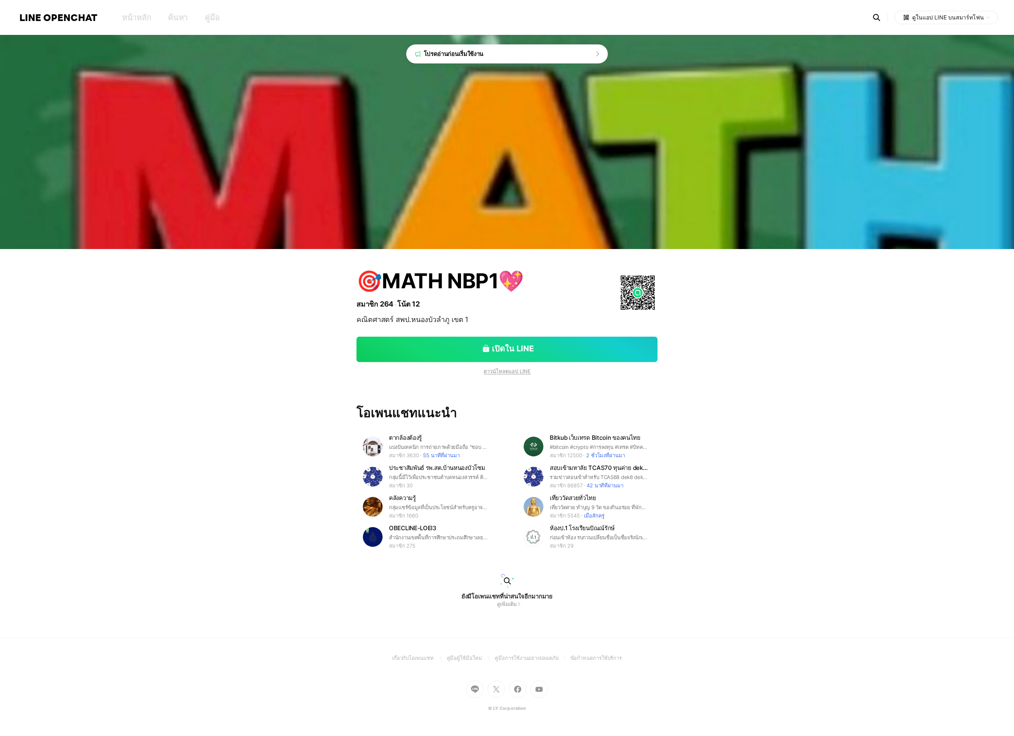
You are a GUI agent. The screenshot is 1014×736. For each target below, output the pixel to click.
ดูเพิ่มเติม (507, 604)
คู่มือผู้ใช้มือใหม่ (471, 658)
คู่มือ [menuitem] (212, 17)
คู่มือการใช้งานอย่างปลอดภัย (532, 658)
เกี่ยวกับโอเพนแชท (419, 658)
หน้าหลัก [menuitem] (136, 17)
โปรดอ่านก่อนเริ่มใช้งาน (454, 54)
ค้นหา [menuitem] (178, 17)
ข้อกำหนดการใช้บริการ (596, 658)
